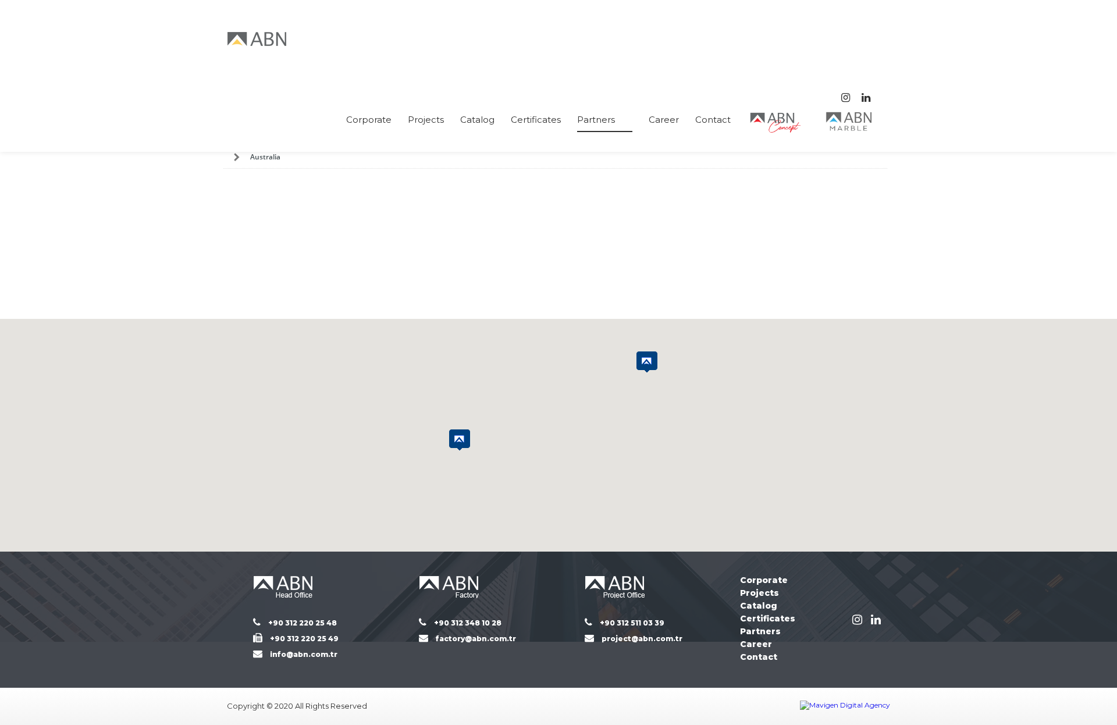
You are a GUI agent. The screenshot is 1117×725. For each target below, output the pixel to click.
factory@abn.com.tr (476, 638)
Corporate (369, 119)
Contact (713, 119)
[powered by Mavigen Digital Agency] (845, 706)
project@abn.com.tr (642, 638)
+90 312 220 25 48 (302, 623)
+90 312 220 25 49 (304, 638)
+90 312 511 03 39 (632, 623)
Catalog (477, 119)
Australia (265, 157)
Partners (596, 119)
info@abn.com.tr (303, 654)
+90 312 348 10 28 (467, 623)
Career (664, 119)
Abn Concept (777, 123)
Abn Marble (849, 121)
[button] (646, 361)
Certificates (536, 119)
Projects (426, 119)
